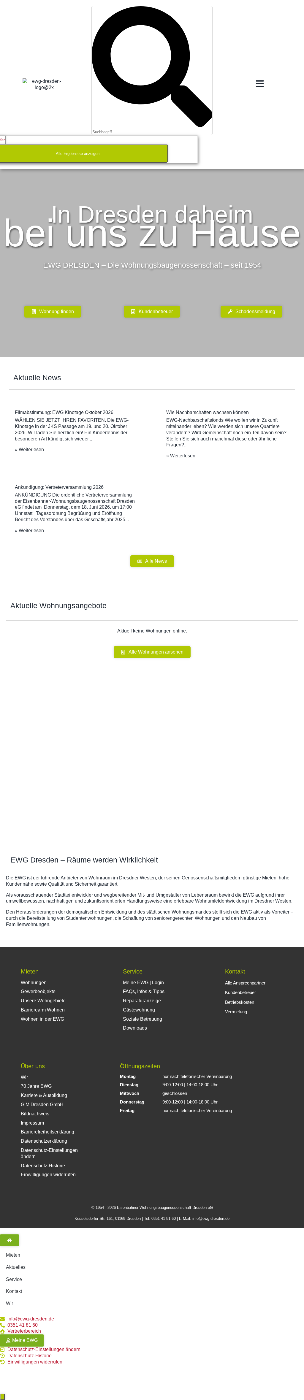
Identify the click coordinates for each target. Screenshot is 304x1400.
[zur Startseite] (9, 1240)
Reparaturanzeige (142, 1000)
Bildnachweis (35, 1113)
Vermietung (236, 1011)
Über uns (33, 1066)
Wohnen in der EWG (42, 1019)
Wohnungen (34, 982)
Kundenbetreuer (240, 992)
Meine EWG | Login (143, 982)
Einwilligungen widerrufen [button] (48, 1174)
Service (132, 971)
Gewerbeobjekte (38, 991)
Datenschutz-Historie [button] (43, 1165)
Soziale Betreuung (142, 1019)
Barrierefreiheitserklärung (47, 1131)
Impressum (32, 1122)
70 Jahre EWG (36, 1086)
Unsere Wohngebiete (43, 1000)
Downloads (135, 1027)
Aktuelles (16, 1267)
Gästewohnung (139, 1009)
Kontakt (235, 971)
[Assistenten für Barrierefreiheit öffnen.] (2, 1397)
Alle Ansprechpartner (245, 982)
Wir (24, 1077)
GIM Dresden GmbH (42, 1104)
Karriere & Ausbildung (44, 1095)
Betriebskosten (239, 1002)
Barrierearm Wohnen (43, 1009)
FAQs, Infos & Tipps (143, 991)
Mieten (30, 971)
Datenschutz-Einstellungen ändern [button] (49, 1153)
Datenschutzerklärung (44, 1141)
